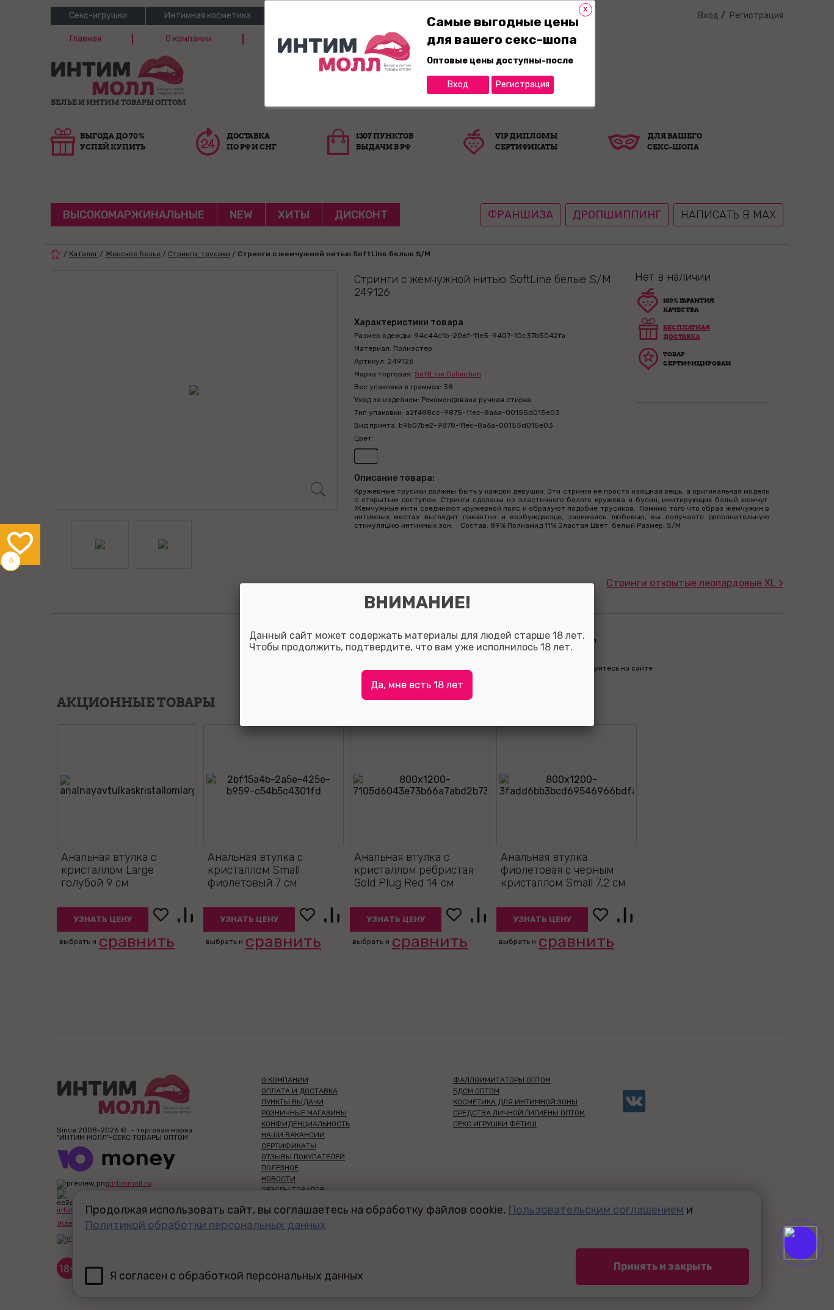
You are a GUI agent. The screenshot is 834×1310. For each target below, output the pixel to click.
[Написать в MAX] (817, 1267)
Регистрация (522, 84)
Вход (458, 84)
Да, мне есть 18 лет (417, 685)
